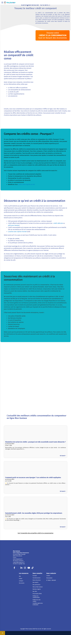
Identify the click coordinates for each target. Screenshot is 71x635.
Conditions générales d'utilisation (38, 604)
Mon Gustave (16, 551)
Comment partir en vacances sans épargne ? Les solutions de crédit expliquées (33, 477)
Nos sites (35, 591)
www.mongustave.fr (17, 559)
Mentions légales (37, 589)
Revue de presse (37, 580)
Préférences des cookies (37, 600)
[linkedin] (21, 568)
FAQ (20, 576)
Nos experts (35, 582)
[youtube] (29, 568)
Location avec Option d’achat (17, 231)
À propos (35, 575)
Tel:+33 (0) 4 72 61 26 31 (18, 560)
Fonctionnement (36, 577)
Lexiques (21, 580)
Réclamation (49, 578)
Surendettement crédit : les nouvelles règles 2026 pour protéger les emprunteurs (33, 513)
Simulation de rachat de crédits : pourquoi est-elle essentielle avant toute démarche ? (35, 442)
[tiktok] (32, 568)
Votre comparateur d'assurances (21, 552)
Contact (48, 575)
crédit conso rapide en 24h (26, 184)
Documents (21, 583)
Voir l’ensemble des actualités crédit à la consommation (35, 533)
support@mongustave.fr (19, 562)
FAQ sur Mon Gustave (38, 587)
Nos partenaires (36, 584)
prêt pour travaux (13, 225)
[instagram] (25, 568)
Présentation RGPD (37, 593)
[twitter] (18, 568)
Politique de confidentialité (36, 596)
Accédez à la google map (19, 563)
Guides (20, 578)
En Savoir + (63, 455)
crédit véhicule (58, 223)
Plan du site (38, 628)
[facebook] (14, 568)
